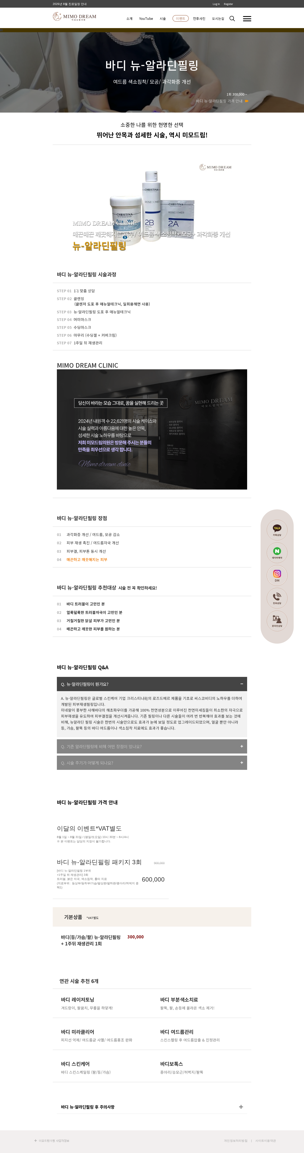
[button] (234, 18)
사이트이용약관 (265, 1140)
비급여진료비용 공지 (66, 4)
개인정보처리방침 (236, 1140)
